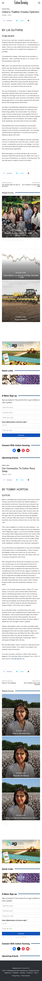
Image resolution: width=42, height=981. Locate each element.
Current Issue (21, 317)
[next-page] (6, 325)
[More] (28, 21)
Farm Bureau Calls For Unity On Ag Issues (11, 185)
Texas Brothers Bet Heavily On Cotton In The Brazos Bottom (21, 234)
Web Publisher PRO (24, 968)
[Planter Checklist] (21, 301)
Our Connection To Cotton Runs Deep (31, 185)
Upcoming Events (10, 457)
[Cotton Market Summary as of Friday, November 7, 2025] (21, 259)
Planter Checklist (21, 319)
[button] (39, 2)
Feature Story (6, 8)
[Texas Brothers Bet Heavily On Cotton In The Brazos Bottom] (21, 217)
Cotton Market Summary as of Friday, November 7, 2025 (21, 276)
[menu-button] (3, 2)
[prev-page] (3, 325)
